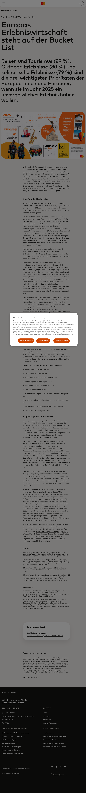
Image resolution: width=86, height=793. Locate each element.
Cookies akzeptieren (26, 340)
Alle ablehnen (43, 340)
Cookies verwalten (61, 340)
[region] (44, 329)
